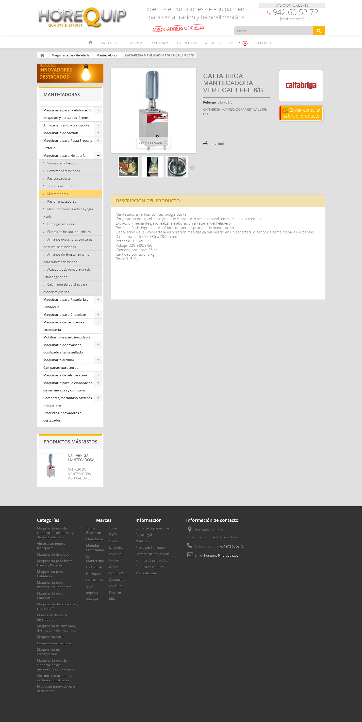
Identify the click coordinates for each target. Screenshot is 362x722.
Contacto (265, 42)
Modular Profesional (95, 547)
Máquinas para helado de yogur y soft (68, 213)
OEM (89, 586)
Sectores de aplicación (152, 554)
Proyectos (187, 42)
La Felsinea (94, 580)
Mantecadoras (57, 194)
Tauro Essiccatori (94, 530)
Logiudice (116, 547)
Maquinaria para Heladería (64, 155)
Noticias (213, 42)
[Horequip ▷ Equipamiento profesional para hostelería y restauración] (82, 17)
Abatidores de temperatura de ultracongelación (67, 273)
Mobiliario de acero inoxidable (66, 337)
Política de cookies (149, 566)
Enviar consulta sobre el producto (301, 113)
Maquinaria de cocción (60, 133)
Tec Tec (114, 534)
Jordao (114, 560)
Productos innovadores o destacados (62, 417)
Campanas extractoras (60, 367)
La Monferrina (95, 558)
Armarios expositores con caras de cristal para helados (67, 243)
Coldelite (115, 586)
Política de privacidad (152, 560)
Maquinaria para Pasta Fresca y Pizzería (67, 144)
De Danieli (94, 567)
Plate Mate (94, 539)
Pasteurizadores (59, 178)
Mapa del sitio (146, 573)
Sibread (92, 599)
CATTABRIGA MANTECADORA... (82, 457)
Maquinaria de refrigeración (65, 375)
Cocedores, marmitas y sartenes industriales (67, 401)
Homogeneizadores (61, 224)
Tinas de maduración (62, 186)
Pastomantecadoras (61, 201)
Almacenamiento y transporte (66, 125)
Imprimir (217, 143)
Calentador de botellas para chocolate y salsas (65, 288)
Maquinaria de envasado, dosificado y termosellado (63, 348)
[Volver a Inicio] (42, 55)
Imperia (92, 593)
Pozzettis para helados (63, 171)
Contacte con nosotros (152, 528)
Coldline (115, 554)
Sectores (160, 42)
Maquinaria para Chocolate (64, 314)
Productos (111, 42)
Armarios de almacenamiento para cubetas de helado (66, 258)
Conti (113, 541)
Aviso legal (143, 534)
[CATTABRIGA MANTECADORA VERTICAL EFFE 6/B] (128, 166)
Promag (115, 592)
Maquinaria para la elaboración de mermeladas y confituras (68, 386)
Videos (238, 43)
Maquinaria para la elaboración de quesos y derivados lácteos (68, 114)
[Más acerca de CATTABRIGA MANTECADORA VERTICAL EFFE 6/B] (51, 466)
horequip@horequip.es (221, 555)
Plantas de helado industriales (69, 231)
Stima (113, 528)
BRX (112, 599)
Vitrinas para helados (62, 163)
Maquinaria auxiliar (58, 360)
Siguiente (192, 167)
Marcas (137, 42)
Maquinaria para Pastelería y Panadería (65, 303)
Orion (113, 566)
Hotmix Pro (117, 573)
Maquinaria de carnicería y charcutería (64, 326)
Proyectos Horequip (150, 547)
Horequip (93, 573)
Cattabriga (117, 579)
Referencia (211, 102)
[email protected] (292, 19)
